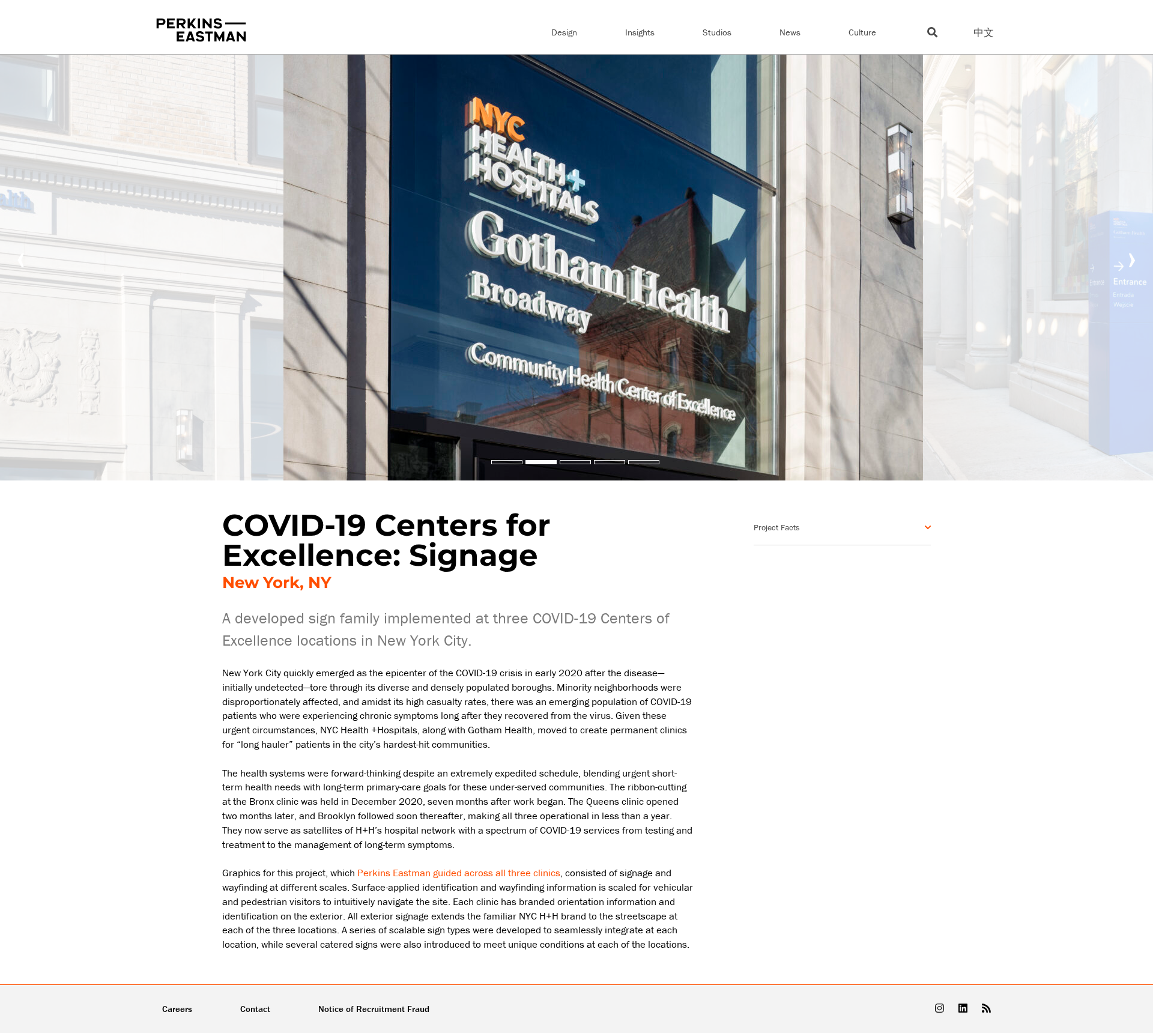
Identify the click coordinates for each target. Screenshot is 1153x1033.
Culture (862, 32)
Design (564, 32)
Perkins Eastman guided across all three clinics (458, 872)
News (789, 32)
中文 (983, 32)
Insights (640, 32)
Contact (255, 1008)
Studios (717, 32)
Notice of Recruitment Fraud (373, 1008)
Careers (177, 1008)
